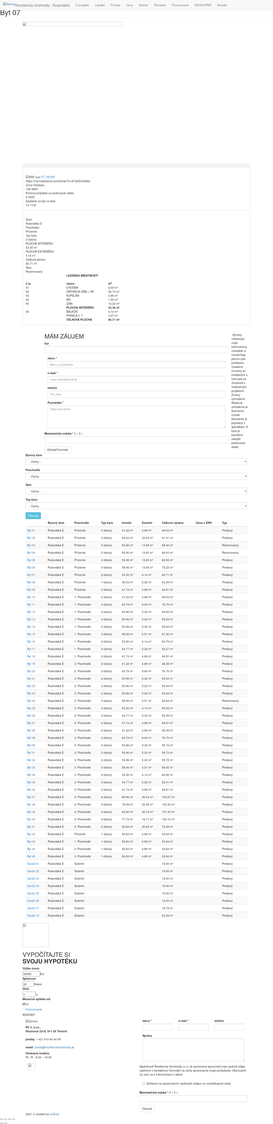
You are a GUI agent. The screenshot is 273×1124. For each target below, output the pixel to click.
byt (47, 343)
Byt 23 (31, 693)
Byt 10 (31, 597)
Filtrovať (33, 516)
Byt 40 (31, 819)
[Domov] (9, 4)
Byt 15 (31, 634)
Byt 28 (31, 730)
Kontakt (222, 5)
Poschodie (33, 470)
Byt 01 (31, 530)
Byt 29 (31, 738)
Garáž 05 (33, 893)
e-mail (53, 373)
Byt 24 (31, 701)
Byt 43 (31, 841)
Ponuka (115, 5)
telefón (52, 388)
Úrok (26, 989)
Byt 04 (31, 552)
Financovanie (180, 5)
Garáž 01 (33, 864)
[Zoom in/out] (13, 1119)
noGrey (54, 1114)
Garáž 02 (33, 871)
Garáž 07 (33, 908)
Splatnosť (29, 978)
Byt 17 (31, 649)
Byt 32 (31, 760)
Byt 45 (31, 856)
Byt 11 (31, 604)
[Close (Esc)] (1, 1119)
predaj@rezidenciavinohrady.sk (54, 1047)
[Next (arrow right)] (5, 1123)
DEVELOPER (203, 5)
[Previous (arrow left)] (1, 1123)
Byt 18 (31, 656)
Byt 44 (31, 849)
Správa (147, 1036)
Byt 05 (31, 560)
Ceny (129, 5)
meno (52, 358)
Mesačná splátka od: (37, 999)
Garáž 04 (33, 886)
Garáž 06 (33, 901)
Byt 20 (31, 671)
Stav (29, 485)
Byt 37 (31, 797)
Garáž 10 (33, 915)
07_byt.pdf (48, 177)
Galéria (143, 5)
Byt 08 (31, 582)
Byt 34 (31, 775)
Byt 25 (31, 708)
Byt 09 (31, 590)
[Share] (5, 1119)
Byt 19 (31, 664)
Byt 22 (31, 686)
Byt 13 (31, 619)
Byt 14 (31, 627)
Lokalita (100, 5)
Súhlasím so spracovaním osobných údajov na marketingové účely (188, 1083)
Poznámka (55, 403)
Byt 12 (31, 612)
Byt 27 (31, 723)
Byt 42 (31, 834)
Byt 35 (31, 782)
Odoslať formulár (57, 450)
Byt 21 (31, 678)
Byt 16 (31, 641)
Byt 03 (31, 545)
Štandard (160, 5)
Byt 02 (31, 538)
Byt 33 (31, 767)
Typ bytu (32, 499)
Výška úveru (31, 968)
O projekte (82, 5)
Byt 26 (31, 715)
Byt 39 (31, 812)
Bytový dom (34, 455)
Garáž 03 (33, 878)
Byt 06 (31, 567)
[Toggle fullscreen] (9, 1119)
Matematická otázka (59, 433)
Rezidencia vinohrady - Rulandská (42, 5)
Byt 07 (31, 575)
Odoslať (147, 1109)
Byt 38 (31, 804)
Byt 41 (31, 827)
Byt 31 (31, 752)
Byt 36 (31, 790)
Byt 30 (31, 745)
